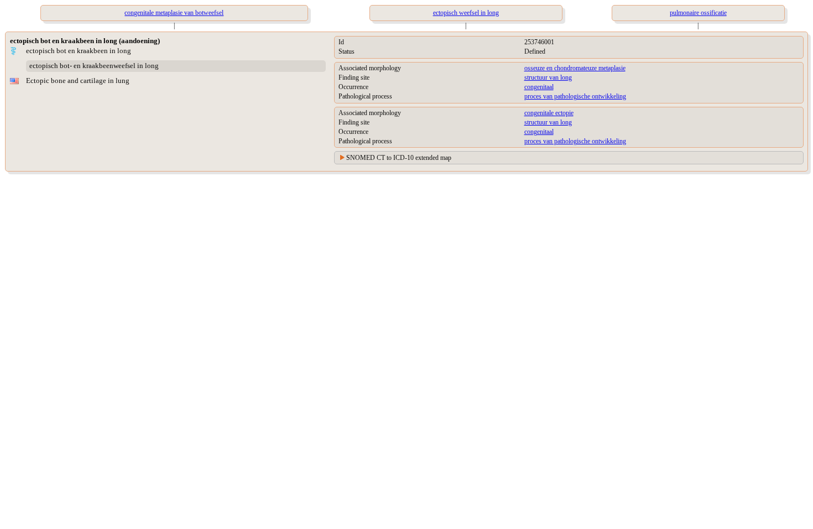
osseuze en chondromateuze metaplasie (575, 68)
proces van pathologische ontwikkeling (575, 96)
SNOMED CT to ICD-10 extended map (398, 158)
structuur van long (548, 77)
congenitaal (539, 87)
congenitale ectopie (549, 113)
